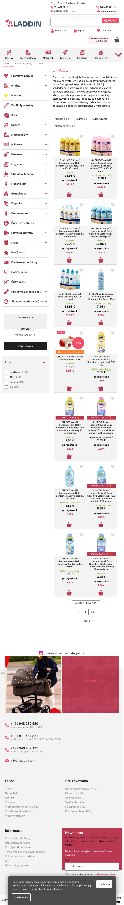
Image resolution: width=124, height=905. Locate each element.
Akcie (13, 115)
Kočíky (14, 125)
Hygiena (15, 164)
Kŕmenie (15, 154)
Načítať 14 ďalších (84, 603)
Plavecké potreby (21, 233)
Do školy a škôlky (21, 105)
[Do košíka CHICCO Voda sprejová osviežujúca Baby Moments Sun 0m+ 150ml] (100, 321)
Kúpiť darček (24, 346)
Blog (51, 3)
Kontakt (80, 3)
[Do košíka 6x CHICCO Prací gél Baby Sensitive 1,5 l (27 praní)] (68, 321)
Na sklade (17, 372)
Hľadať (111, 20)
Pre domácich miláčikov (25, 292)
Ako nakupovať (72, 797)
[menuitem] (7, 55)
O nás (59, 3)
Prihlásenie (59, 30)
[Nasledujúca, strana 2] (85, 612)
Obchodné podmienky (16, 838)
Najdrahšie (79, 119)
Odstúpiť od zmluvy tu (16, 847)
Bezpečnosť (17, 193)
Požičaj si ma (18, 272)
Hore (86, 620)
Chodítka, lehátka (21, 174)
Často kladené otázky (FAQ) (80, 788)
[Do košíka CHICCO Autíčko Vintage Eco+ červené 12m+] (68, 387)
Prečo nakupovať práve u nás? (21, 806)
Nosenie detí (18, 184)
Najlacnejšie (61, 119)
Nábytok (15, 144)
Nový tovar (17, 252)
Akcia (14, 377)
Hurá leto (16, 95)
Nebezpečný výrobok (16, 865)
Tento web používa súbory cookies (23, 852)
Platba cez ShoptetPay (77, 811)
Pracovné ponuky (13, 815)
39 (91, 612)
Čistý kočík (17, 282)
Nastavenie (20, 897)
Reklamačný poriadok (16, 843)
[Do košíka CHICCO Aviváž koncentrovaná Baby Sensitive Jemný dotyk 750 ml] (100, 387)
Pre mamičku (18, 213)
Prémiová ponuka (21, 76)
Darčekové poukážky (23, 262)
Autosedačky (18, 135)
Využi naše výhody (74, 802)
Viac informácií (53, 889)
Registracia (81, 30)
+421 (23, 723)
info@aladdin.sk (21, 760)
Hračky (14, 86)
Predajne (69, 3)
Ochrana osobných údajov (18, 856)
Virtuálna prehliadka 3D (17, 811)
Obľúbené (104, 30)
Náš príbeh (10, 793)
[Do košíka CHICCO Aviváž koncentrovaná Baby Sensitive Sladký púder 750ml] (68, 592)
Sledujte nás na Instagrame (63, 653)
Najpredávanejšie (64, 126)
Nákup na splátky (74, 806)
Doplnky (15, 203)
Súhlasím (103, 884)
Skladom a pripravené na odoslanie (26, 303)
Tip (13, 387)
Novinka (15, 382)
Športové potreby (21, 223)
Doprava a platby (74, 793)
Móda (13, 243)
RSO (6, 861)
